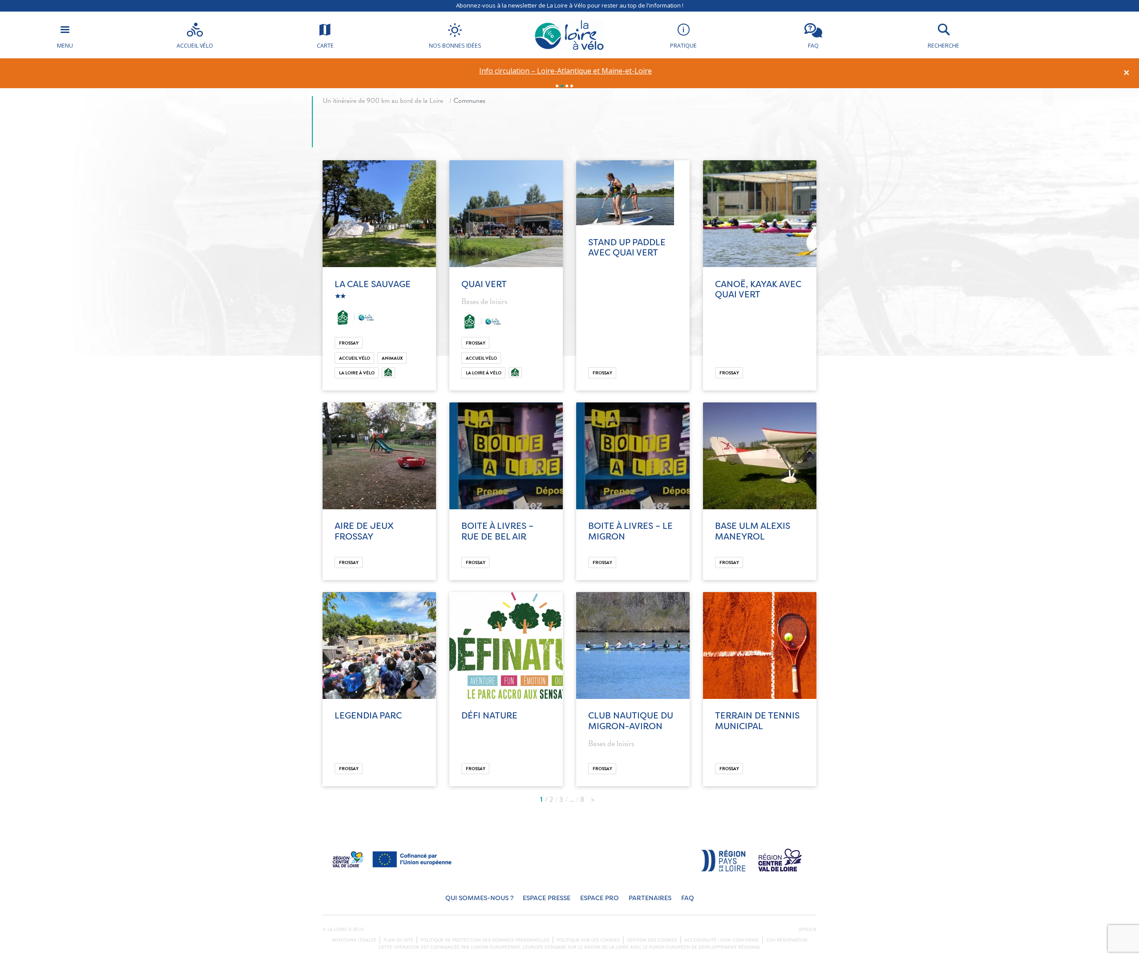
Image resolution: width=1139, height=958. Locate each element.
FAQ (687, 898)
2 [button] (562, 86)
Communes (469, 100)
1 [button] (557, 86)
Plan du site (398, 940)
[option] (565, 71)
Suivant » (592, 797)
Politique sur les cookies (588, 940)
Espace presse (546, 898)
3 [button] (566, 86)
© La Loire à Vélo (343, 929)
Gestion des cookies (652, 940)
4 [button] (571, 86)
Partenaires (650, 898)
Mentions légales (354, 940)
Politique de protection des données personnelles (484, 940)
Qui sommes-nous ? (479, 898)
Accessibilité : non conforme (721, 940)
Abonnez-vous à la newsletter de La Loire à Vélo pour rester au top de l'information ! (569, 5)
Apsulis (807, 929)
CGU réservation (787, 940)
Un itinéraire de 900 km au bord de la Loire (383, 100)
